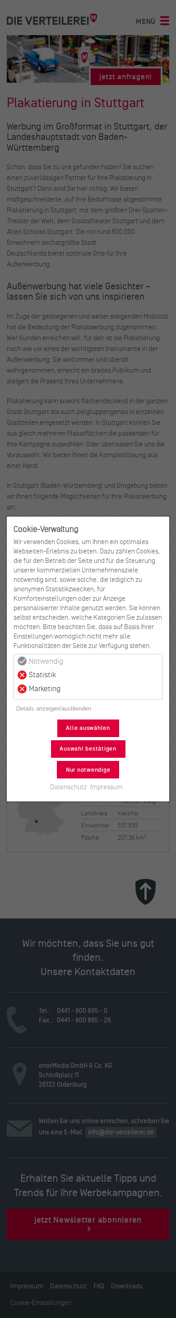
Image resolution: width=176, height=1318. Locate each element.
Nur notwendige (88, 770)
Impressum (106, 787)
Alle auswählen (88, 728)
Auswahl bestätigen (88, 748)
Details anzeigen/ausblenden (53, 708)
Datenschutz (68, 787)
